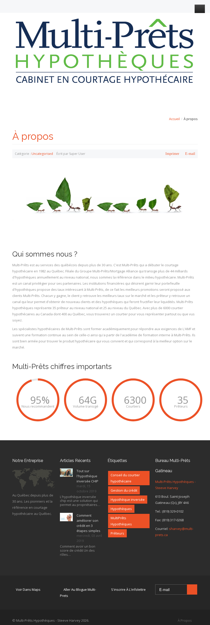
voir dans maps (28, 589)
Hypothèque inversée (128, 499)
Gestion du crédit (124, 490)
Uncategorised (42, 154)
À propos (32, 136)
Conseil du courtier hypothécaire (125, 478)
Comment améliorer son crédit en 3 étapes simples (88, 523)
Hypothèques (121, 508)
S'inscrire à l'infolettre (128, 589)
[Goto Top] (196, 620)
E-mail (190, 154)
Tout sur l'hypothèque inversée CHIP (87, 476)
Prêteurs (117, 533)
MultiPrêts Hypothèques (121, 521)
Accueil (174, 119)
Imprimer (172, 154)
